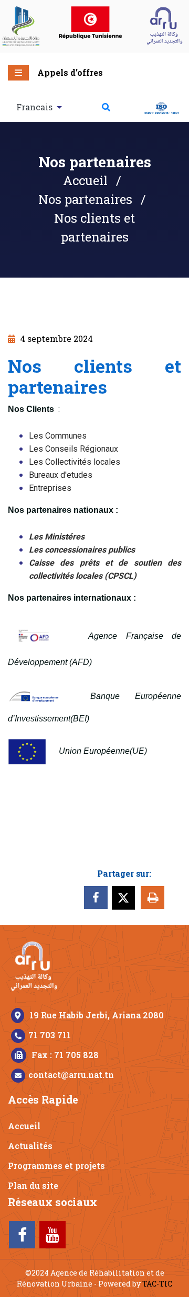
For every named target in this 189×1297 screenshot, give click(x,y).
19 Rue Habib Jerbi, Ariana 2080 (96, 1014)
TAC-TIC (157, 1284)
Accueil (85, 180)
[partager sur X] (125, 896)
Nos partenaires (85, 199)
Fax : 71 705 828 (65, 1054)
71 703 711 (49, 1034)
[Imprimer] (152, 897)
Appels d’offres (70, 72)
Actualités (30, 1145)
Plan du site (33, 1185)
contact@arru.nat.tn (71, 1074)
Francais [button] (35, 106)
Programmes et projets (56, 1165)
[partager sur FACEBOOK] (96, 897)
